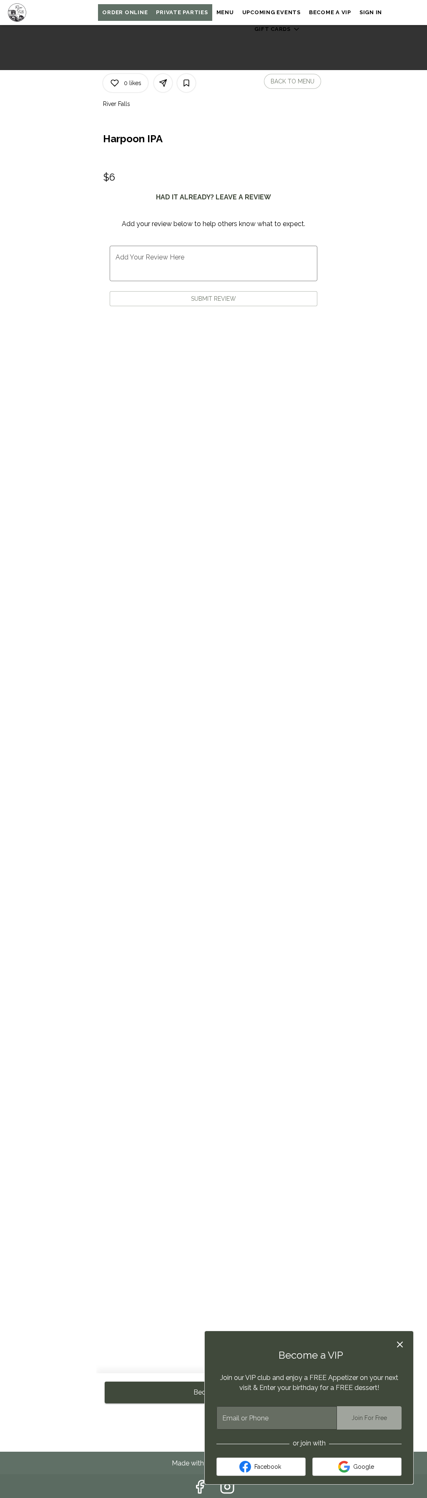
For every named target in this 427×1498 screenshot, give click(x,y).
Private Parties (182, 12)
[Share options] (163, 83)
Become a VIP (330, 12)
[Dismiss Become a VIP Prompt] (400, 1344)
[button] (277, 29)
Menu (225, 12)
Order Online (125, 12)
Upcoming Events (271, 12)
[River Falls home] (44, 12)
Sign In (370, 12)
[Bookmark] (186, 83)
